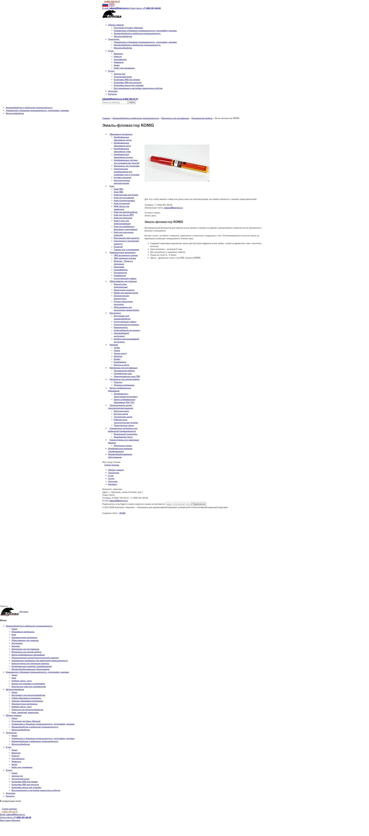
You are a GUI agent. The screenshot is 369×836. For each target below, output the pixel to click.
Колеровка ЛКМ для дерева (127, 79)
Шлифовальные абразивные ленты (123, 138)
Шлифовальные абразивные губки (122, 150)
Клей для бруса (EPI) (124, 214)
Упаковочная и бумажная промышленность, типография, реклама (145, 30)
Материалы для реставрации (175, 118)
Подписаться (199, 503)
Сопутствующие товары (125, 278)
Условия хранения (122, 177)
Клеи (112, 186)
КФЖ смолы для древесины (121, 207)
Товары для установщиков (126, 249)
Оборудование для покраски (123, 281)
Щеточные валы (121, 410)
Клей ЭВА (118, 191)
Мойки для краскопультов (126, 292)
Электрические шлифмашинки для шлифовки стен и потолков (126, 171)
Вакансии (118, 53)
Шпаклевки (119, 266)
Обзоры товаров (116, 24)
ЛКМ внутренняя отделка (126, 255)
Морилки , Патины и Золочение (123, 262)
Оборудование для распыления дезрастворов (126, 308)
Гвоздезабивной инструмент (121, 334)
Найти (132, 102)
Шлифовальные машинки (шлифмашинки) (120, 450)
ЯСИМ (122, 512)
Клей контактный (122, 203)
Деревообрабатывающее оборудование (120, 455)
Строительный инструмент (126, 324)
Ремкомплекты (121, 327)
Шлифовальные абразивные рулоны (123, 156)
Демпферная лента (123, 436)
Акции (116, 65)
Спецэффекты (121, 269)
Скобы (117, 347)
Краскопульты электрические (121, 285)
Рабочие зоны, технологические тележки (126, 421)
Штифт (117, 359)
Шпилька (118, 356)
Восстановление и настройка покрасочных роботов (138, 88)
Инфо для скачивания (124, 67)
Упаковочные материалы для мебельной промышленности (122, 429)
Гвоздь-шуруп (120, 353)
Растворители (120, 272)
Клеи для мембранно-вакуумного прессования (125, 228)
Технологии (114, 39)
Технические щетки (123, 416)
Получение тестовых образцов (128, 27)
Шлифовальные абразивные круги (122, 144)
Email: (12, 814)
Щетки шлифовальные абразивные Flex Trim (124, 401)
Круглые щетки (121, 413)
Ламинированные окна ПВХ (127, 376)
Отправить (31, 540)
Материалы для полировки (126, 165)
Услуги (111, 70)
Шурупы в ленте (121, 364)
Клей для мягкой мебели (125, 211)
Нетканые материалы (124, 384)
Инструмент (115, 312)
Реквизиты (119, 62)
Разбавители (120, 275)
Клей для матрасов (123, 217)
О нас (111, 50)
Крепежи (114, 344)
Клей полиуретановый (124, 200)
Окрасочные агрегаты (124, 289)
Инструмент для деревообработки (122, 317)
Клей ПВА (118, 188)
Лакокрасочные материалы (122, 252)
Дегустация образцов (10, 820)
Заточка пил (119, 73)
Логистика (112, 91)
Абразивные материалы (121, 134)
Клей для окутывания (124, 197)
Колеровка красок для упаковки (129, 85)
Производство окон (123, 373)
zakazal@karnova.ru (173, 207)
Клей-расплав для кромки (126, 194)
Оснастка (118, 246)
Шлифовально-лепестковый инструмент (126, 395)
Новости (118, 56)
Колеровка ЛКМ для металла (127, 82)
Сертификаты (120, 59)
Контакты (112, 93)
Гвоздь (117, 350)
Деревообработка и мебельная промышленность (137, 33)
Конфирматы (120, 361)
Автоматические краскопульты (121, 297)
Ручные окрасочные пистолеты (123, 303)
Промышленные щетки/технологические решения (120, 406)
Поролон (118, 382)
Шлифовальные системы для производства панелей (126, 161)
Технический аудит (123, 76)
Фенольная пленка (123, 445)
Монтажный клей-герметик (126, 237)
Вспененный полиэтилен (125, 433)
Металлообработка (123, 36)
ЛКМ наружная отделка (125, 258)
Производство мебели (201, 118)
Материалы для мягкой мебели (125, 379)
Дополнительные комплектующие (122, 182)
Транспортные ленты (124, 425)
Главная (106, 118)
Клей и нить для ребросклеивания (122, 222)
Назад (14, 628)
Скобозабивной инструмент (127, 330)
